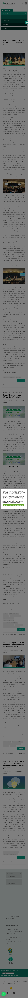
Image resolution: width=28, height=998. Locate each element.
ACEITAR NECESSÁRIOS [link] (18, 505)
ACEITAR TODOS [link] (7, 505)
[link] (3, 994)
